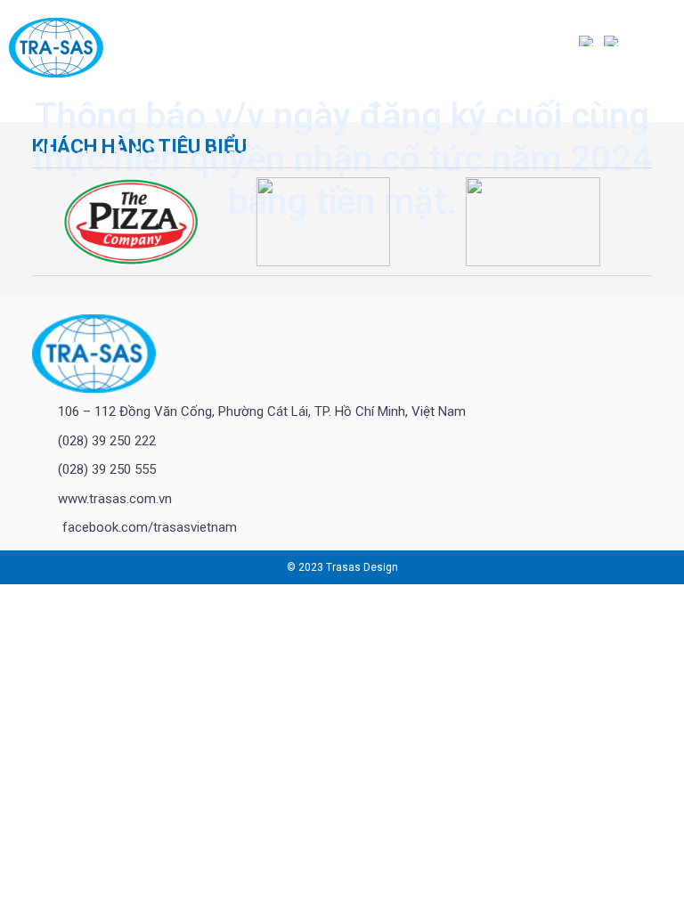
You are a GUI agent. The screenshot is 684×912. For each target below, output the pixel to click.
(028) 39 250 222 (107, 441)
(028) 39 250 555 (107, 469)
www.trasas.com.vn (115, 499)
